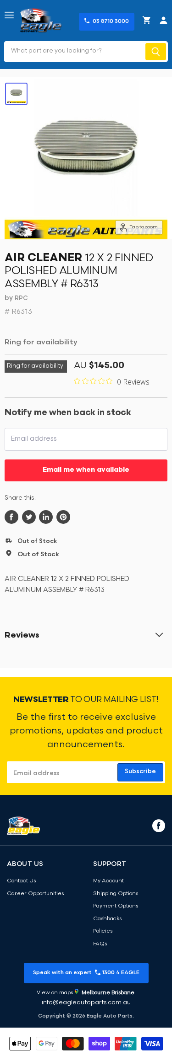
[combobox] (74, 51)
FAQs (100, 944)
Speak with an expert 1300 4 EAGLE (86, 973)
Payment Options (115, 906)
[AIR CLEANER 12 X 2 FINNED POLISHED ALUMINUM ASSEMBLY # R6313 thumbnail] (16, 94)
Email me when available (86, 470)
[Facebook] (158, 825)
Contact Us (21, 881)
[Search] (156, 51)
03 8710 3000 (111, 21)
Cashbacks (107, 919)
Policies (102, 931)
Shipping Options (115, 894)
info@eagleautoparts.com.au (86, 1003)
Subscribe (140, 772)
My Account (108, 881)
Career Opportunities (35, 894)
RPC (21, 298)
